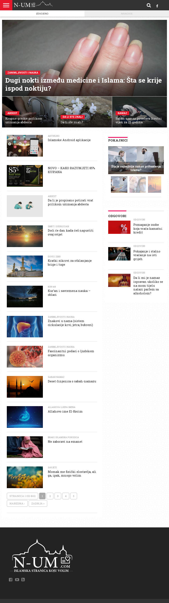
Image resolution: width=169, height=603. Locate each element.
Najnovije (127, 13)
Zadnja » (38, 503)
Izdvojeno (42, 13)
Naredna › (17, 503)
